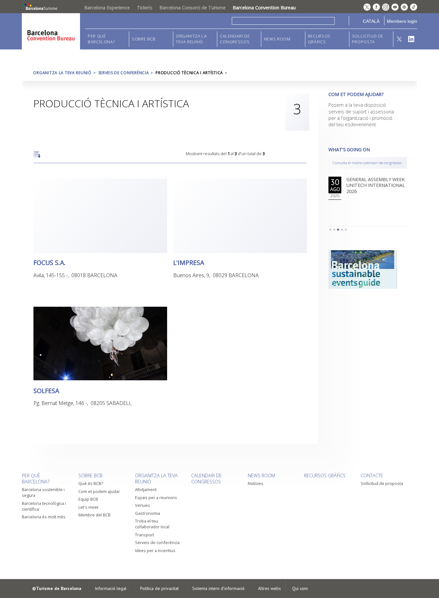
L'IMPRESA (188, 262)
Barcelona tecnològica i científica (44, 506)
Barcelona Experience (107, 7)
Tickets (144, 7)
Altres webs (269, 588)
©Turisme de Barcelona (56, 588)
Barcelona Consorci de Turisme (192, 7)
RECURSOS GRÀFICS (319, 39)
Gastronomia (147, 513)
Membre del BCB (94, 515)
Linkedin (411, 39)
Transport (144, 535)
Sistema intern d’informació (218, 588)
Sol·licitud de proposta (367, 39)
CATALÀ (371, 21)
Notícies (255, 483)
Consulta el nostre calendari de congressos (366, 162)
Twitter (399, 39)
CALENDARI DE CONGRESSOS (235, 39)
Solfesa (46, 390)
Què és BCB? (90, 483)
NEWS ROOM (277, 39)
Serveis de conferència (123, 72)
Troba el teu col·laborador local (152, 524)
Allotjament (146, 489)
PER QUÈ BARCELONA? (101, 39)
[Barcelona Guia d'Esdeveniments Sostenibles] (367, 269)
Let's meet (88, 507)
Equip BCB (88, 499)
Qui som (300, 588)
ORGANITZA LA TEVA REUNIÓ (191, 39)
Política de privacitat (159, 588)
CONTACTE (372, 475)
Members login (402, 21)
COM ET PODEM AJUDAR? (356, 94)
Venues (142, 505)
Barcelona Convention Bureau (264, 7)
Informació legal (111, 588)
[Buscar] (341, 20)
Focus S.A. (49, 262)
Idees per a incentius (155, 550)
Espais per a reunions (156, 497)
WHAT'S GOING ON (349, 149)
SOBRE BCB (144, 39)
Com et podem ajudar (99, 491)
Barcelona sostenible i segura (43, 492)
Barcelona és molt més (44, 517)
